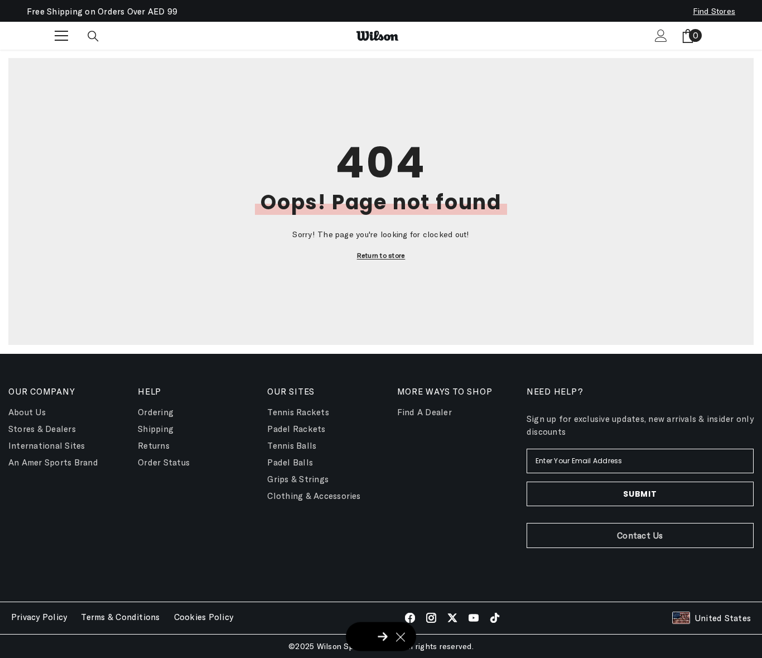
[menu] (61, 35)
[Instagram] (431, 618)
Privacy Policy (39, 617)
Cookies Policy (203, 617)
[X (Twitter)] (452, 618)
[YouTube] (474, 618)
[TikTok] (495, 618)
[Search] (93, 36)
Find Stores (714, 11)
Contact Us (640, 535)
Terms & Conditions (120, 617)
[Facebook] (410, 618)
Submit (640, 493)
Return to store (381, 255)
